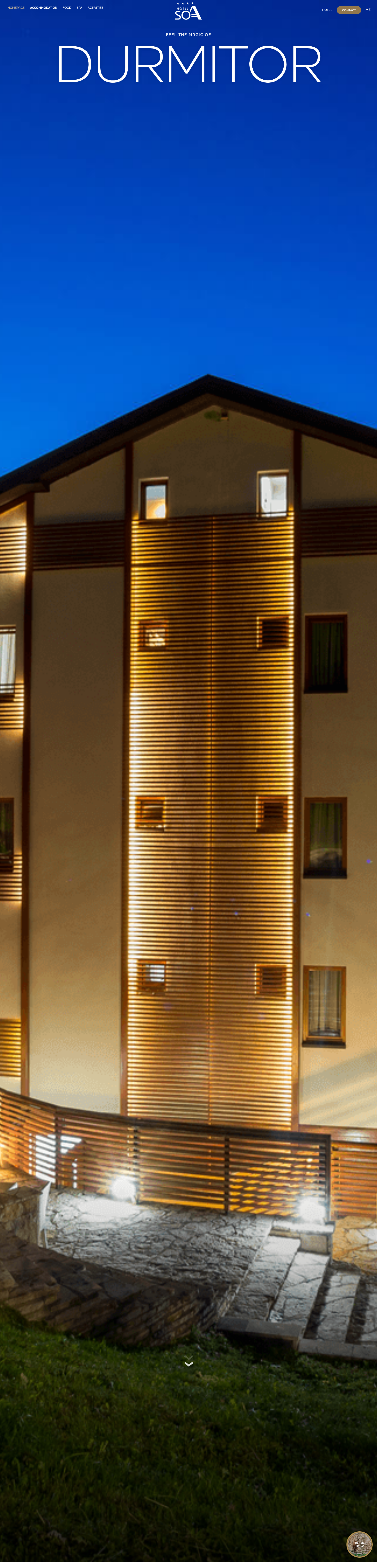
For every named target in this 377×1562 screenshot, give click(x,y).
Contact (349, 10)
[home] (188, 10)
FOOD (67, 8)
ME (368, 10)
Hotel (327, 10)
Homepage (16, 8)
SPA (79, 8)
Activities (95, 8)
